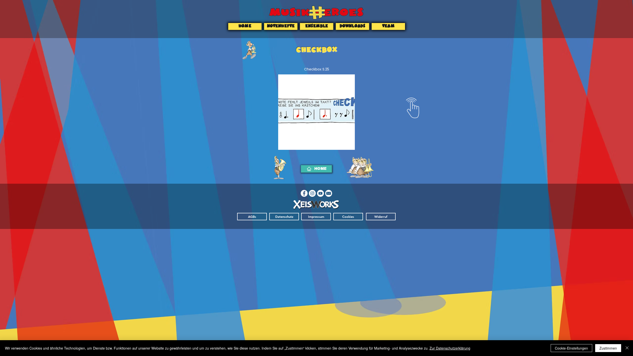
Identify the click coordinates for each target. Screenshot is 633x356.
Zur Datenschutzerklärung (450, 348)
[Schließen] (627, 348)
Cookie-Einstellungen (571, 348)
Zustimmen (608, 348)
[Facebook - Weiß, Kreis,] (304, 193)
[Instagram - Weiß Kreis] (312, 193)
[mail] (328, 193)
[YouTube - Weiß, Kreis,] (320, 193)
